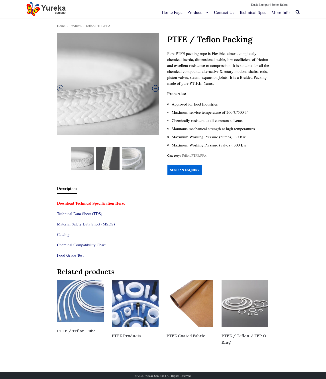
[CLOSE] (297, 12)
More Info (280, 12)
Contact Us (224, 12)
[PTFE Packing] (108, 84)
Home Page (172, 12)
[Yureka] (46, 9)
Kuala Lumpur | (261, 4)
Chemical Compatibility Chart (81, 244)
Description (67, 188)
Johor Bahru (280, 4)
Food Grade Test (70, 255)
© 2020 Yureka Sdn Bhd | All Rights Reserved (163, 376)
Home (61, 25)
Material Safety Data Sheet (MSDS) (86, 224)
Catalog (63, 234)
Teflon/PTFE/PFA (98, 25)
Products (195, 12)
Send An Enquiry (184, 169)
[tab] (67, 188)
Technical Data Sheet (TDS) (79, 213)
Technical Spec (252, 12)
